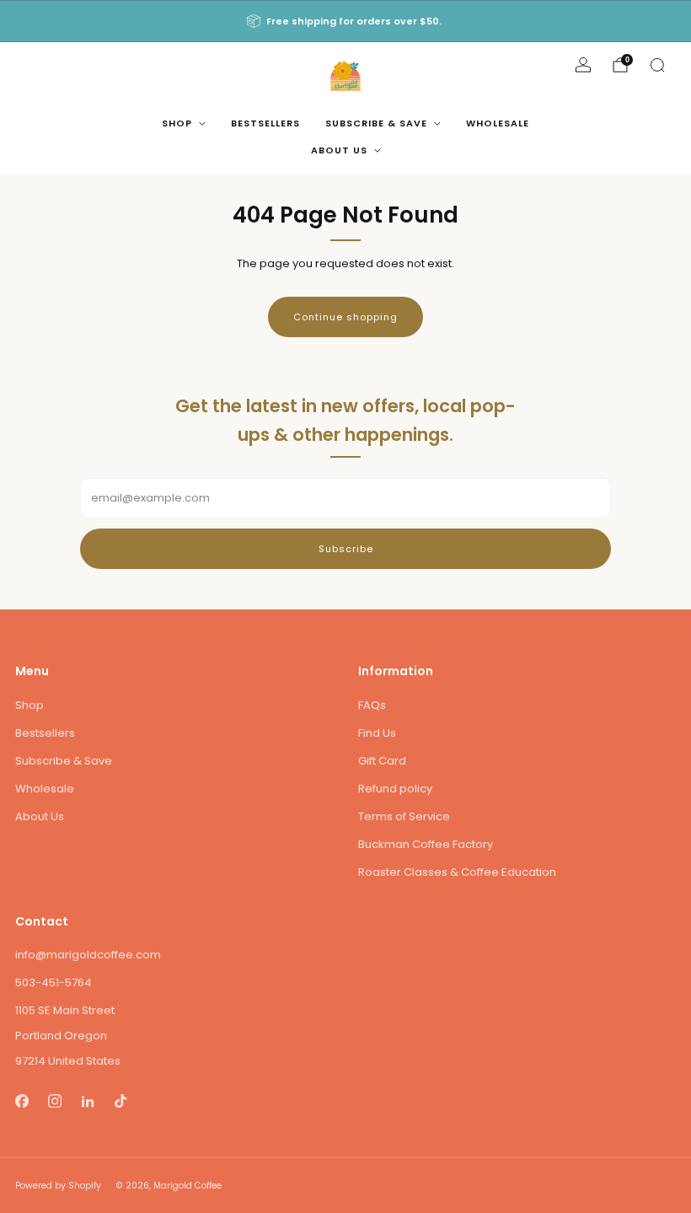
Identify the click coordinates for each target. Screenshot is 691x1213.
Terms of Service (404, 816)
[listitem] (345, 21)
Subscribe (346, 549)
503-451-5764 (53, 982)
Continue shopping (345, 317)
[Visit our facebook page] (21, 1100)
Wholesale (497, 123)
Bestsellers (265, 123)
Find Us (377, 733)
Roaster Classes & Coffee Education (457, 872)
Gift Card (382, 761)
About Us (339, 150)
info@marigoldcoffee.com (88, 955)
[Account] (583, 64)
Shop (177, 123)
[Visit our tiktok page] (120, 1100)
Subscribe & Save (376, 123)
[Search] (657, 64)
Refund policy (395, 789)
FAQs (372, 705)
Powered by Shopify (58, 1185)
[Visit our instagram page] (54, 1100)
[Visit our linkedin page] (87, 1100)
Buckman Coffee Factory (425, 844)
